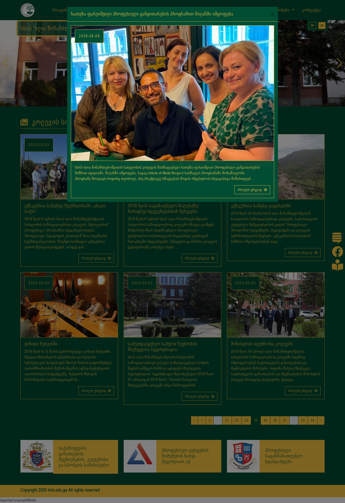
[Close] (272, 14)
